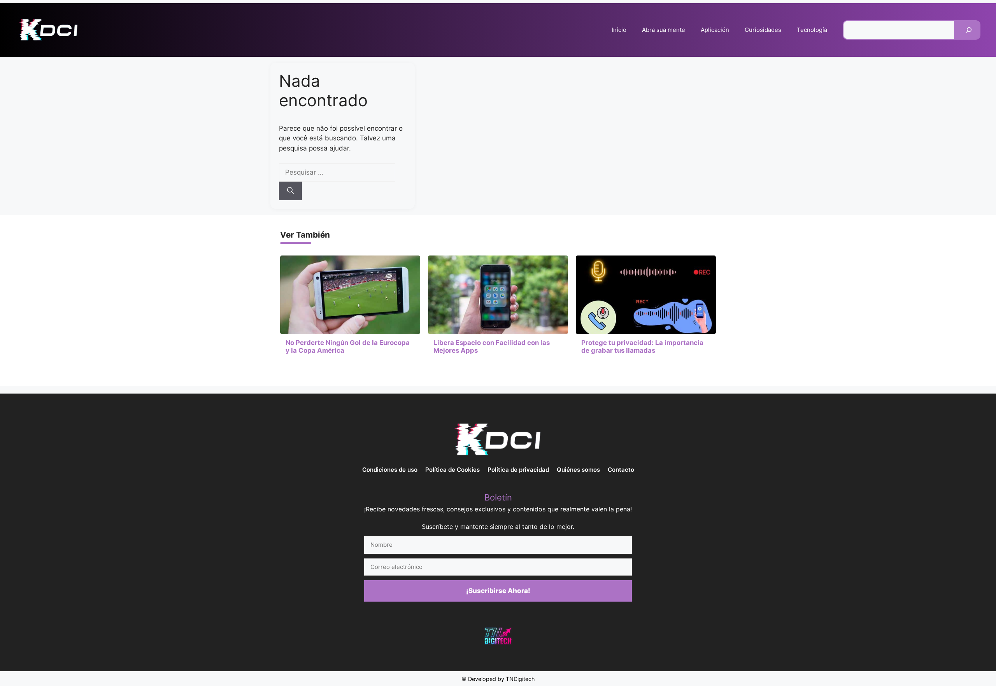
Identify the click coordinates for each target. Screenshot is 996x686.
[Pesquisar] (969, 30)
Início (619, 29)
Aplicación (715, 29)
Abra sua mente (663, 29)
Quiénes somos (578, 469)
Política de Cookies (452, 469)
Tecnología (812, 29)
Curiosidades (763, 29)
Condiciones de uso (389, 469)
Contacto (621, 469)
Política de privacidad (518, 469)
